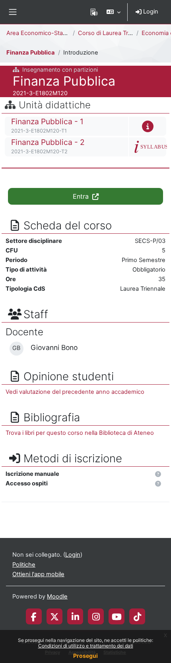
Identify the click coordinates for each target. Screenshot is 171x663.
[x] (54, 616)
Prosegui (85, 655)
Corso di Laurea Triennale (113, 33)
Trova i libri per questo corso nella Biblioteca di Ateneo (80, 432)
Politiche (23, 564)
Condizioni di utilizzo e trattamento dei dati (85, 646)
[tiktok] (137, 616)
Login (150, 11)
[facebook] (34, 616)
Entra (82, 196)
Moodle (57, 596)
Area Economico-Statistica (42, 33)
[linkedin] (75, 616)
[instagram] (96, 616)
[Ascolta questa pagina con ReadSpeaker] (94, 12)
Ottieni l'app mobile (38, 574)
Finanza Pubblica (30, 52)
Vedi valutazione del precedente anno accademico (75, 391)
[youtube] (117, 616)
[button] (113, 12)
